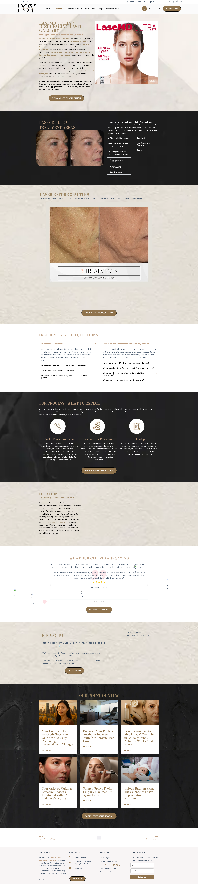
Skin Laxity (142, 138)
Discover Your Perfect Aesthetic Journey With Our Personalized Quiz (98, 736)
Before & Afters (75, 9)
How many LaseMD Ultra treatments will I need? (126, 363)
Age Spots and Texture (143, 144)
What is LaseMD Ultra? (52, 344)
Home (49, 9)
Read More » (46, 750)
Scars (139, 150)
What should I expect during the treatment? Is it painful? (64, 377)
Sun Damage (116, 172)
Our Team (90, 9)
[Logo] (26, 9)
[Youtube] (181, 2)
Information (111, 9)
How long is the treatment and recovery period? (126, 344)
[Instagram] (170, 2)
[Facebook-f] (174, 2)
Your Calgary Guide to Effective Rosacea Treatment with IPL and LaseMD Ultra (57, 793)
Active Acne (115, 167)
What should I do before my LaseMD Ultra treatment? (128, 368)
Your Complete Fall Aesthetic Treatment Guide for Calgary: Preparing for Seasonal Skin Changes (58, 738)
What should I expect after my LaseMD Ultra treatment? (124, 374)
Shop (100, 9)
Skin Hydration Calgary (108, 868)
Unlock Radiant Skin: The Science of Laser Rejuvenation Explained (139, 793)
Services (58, 9)
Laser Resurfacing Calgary (110, 865)
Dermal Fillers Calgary (108, 861)
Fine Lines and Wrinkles (117, 161)
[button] (119, 138)
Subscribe (142, 877)
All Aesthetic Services (108, 872)
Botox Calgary (105, 858)
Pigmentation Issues (119, 138)
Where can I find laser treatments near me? (123, 380)
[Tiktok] (177, 2)
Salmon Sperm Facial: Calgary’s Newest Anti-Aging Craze (98, 791)
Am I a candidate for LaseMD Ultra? (58, 371)
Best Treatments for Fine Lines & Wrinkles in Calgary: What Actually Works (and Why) (139, 738)
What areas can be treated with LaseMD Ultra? (63, 366)
